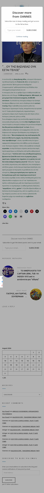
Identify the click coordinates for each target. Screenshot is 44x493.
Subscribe (31, 30)
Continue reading (22, 36)
